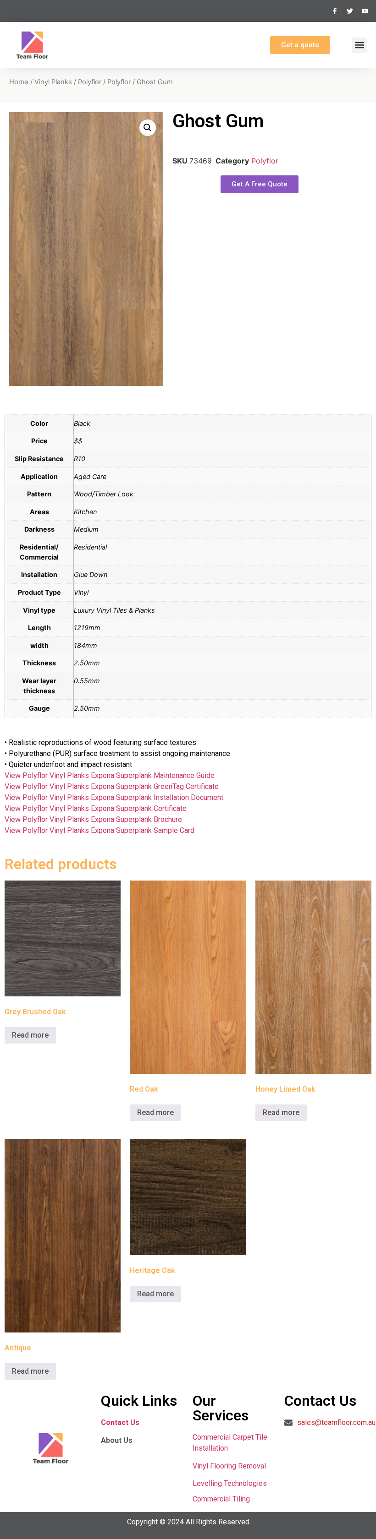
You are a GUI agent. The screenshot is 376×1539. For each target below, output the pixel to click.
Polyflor (89, 82)
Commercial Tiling (221, 1499)
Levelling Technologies (230, 1483)
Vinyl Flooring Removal (230, 1466)
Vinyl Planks (53, 82)
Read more (30, 1035)
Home (18, 82)
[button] (359, 45)
